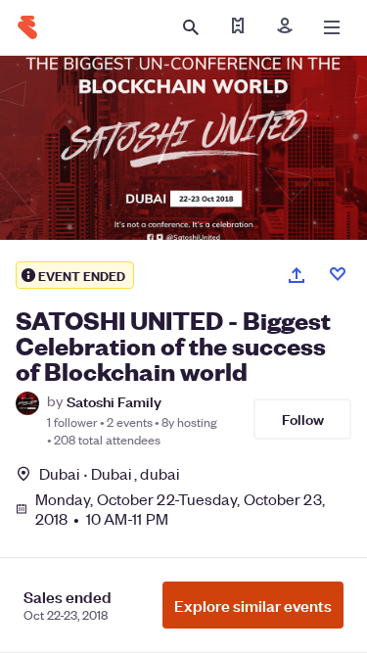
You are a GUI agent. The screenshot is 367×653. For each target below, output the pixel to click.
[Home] (27, 27)
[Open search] (190, 27)
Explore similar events (253, 605)
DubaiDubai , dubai (109, 473)
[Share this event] (296, 275)
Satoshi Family (114, 401)
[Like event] (337, 274)
